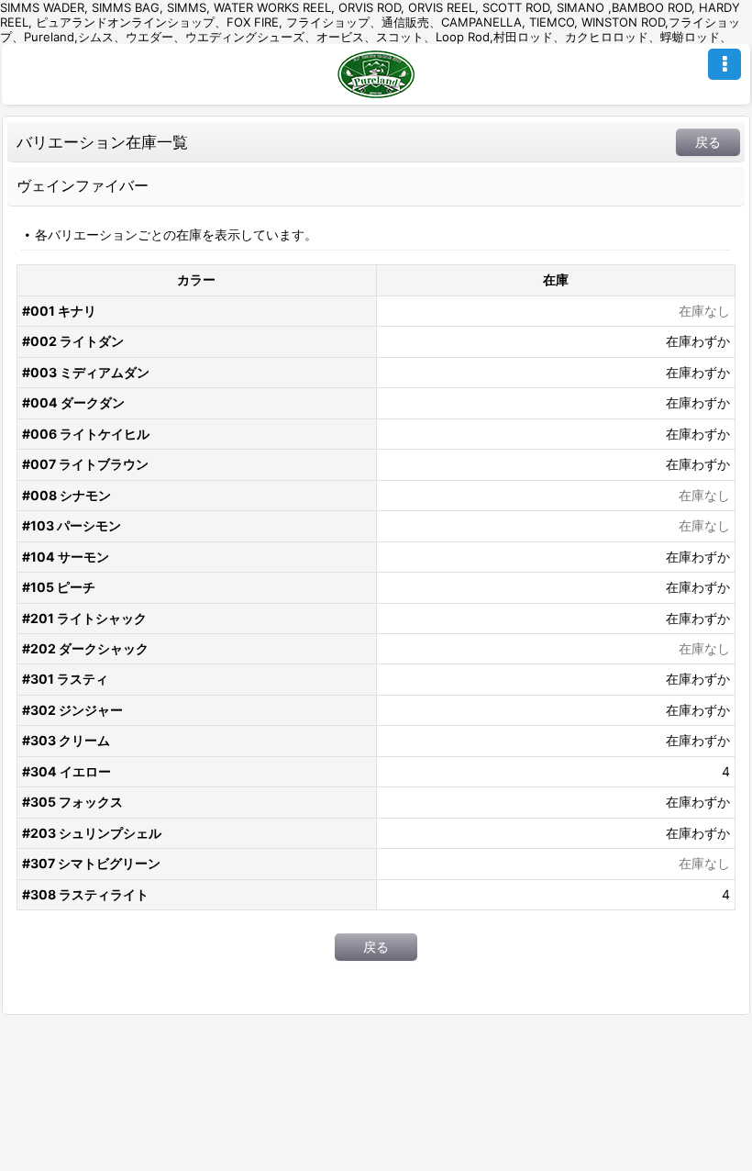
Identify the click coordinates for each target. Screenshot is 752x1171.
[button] (724, 64)
